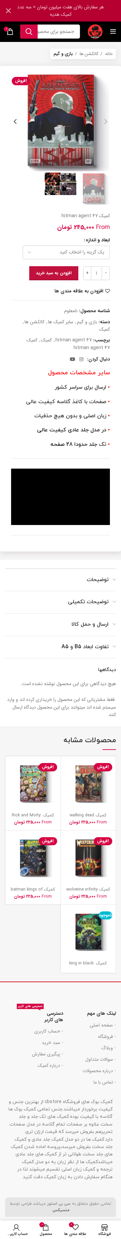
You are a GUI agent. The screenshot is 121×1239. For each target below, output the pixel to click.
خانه (108, 53)
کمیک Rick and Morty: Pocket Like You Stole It (32, 817)
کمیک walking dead (88, 815)
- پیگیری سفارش (47, 1054)
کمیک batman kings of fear (33, 892)
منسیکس (60, 1210)
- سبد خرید (52, 1042)
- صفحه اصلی (103, 1025)
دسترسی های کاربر (40, 1015)
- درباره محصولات (99, 1071)
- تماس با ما (104, 1082)
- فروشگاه (107, 1036)
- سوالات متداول (100, 1059)
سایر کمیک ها (60, 322)
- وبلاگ (108, 1048)
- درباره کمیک (50, 1065)
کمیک (104, 329)
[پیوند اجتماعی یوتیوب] (72, 359)
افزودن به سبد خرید (54, 273)
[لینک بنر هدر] (70, 10)
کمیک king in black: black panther (88, 965)
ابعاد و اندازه (98, 240)
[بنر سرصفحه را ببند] (8, 10)
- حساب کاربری (48, 1031)
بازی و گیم (63, 53)
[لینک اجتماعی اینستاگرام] (81, 359)
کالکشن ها (88, 53)
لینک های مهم (101, 1013)
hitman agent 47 (73, 340)
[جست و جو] (29, 32)
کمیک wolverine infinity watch (88, 892)
